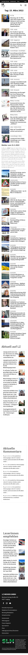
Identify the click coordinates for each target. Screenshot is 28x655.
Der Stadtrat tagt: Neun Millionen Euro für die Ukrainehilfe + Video (17, 65)
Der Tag (12, 15)
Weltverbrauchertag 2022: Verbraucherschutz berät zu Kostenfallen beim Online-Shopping (18, 295)
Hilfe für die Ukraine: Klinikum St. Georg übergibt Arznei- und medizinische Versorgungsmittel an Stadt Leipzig (18, 203)
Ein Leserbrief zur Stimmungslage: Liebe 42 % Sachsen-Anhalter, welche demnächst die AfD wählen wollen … (13, 466)
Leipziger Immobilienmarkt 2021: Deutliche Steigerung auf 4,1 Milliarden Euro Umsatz (18, 84)
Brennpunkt (16, 90)
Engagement (17, 40)
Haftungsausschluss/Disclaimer (10, 630)
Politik (11, 29)
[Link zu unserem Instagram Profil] (6, 603)
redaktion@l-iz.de (11, 165)
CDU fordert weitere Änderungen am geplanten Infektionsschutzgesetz (18, 212)
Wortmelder (13, 170)
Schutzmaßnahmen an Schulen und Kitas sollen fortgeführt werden (17, 276)
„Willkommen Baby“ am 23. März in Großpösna (18, 191)
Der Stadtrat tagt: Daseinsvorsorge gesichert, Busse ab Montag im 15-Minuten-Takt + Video (18, 34)
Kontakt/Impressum (7, 607)
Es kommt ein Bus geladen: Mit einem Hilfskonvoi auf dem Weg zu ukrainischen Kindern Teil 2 (18, 45)
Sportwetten (5, 625)
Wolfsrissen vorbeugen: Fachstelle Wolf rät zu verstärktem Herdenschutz (13, 497)
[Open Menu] (25, 5)
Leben (11, 127)
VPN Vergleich (5, 620)
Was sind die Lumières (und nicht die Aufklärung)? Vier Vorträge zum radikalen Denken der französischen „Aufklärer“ (18, 120)
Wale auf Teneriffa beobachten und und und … (17, 130)
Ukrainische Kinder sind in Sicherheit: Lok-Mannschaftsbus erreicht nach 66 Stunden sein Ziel (18, 175)
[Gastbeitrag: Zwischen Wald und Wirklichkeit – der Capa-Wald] (21, 569)
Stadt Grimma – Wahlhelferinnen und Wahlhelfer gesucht (17, 285)
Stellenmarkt (13, 1)
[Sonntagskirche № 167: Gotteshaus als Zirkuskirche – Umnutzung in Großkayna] (21, 412)
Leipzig (15, 29)
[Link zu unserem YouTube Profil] (10, 603)
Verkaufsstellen (6, 615)
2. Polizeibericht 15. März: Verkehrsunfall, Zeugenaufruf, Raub (18, 230)
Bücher (16, 114)
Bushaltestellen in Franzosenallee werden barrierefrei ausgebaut (18, 183)
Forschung (16, 100)
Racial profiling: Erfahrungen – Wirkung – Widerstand (18, 221)
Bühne (20, 136)
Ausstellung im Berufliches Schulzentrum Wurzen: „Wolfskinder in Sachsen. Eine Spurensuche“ (18, 55)
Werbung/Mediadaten (7, 612)
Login (25, 1)
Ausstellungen (22, 50)
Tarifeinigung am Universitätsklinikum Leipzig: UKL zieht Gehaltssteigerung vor (18, 249)
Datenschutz (5, 633)
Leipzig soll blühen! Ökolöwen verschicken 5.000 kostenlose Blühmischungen (18, 336)
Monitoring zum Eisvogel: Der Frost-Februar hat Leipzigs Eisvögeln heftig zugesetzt (17, 95)
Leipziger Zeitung (5, 1)
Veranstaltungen (14, 50)
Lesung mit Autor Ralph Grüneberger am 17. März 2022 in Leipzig (17, 140)
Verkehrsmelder (14, 180)
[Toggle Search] (21, 5)
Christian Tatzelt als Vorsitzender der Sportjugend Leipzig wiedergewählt (18, 258)
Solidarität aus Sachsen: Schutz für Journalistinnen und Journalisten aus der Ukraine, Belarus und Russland (18, 305)
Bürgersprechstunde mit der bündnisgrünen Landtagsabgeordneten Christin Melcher (18, 315)
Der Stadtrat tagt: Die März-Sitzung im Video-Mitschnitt (17, 74)
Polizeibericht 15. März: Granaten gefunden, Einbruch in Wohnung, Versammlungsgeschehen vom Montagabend (17, 325)
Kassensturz (17, 79)
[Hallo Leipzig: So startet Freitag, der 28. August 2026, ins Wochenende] (21, 563)
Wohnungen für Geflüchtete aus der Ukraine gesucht (17, 267)
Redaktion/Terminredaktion (9, 610)
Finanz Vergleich (6, 623)
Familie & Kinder (17, 127)
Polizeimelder (13, 227)
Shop (18, 1)
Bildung (12, 100)
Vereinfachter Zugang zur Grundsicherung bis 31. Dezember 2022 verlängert (18, 239)
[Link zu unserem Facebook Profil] (3, 603)
